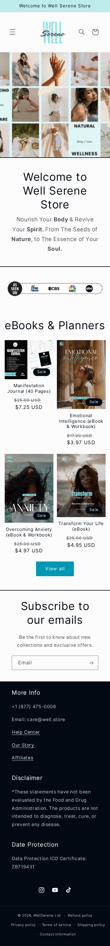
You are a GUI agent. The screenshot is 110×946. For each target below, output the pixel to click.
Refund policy (80, 915)
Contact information (58, 934)
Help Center (26, 732)
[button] (12, 32)
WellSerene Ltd (47, 915)
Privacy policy (23, 925)
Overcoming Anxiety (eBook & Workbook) (29, 532)
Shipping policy (91, 925)
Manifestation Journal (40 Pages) (29, 388)
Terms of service (57, 925)
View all (55, 568)
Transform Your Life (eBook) (81, 526)
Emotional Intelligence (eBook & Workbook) (81, 421)
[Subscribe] (91, 663)
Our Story (23, 745)
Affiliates (22, 758)
